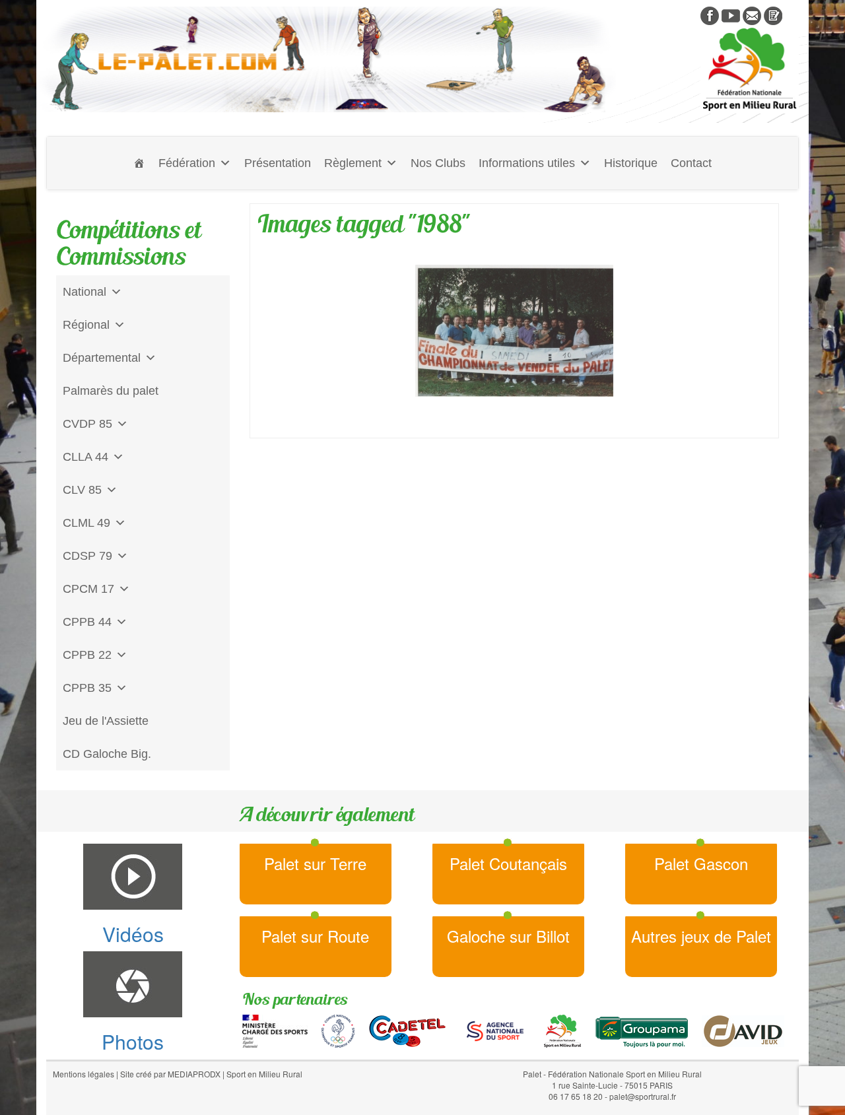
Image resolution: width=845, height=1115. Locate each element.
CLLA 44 (85, 456)
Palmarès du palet (110, 390)
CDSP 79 (87, 555)
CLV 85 (82, 489)
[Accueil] (139, 163)
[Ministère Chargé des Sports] (275, 1029)
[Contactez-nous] (752, 14)
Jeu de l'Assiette (106, 720)
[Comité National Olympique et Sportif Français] (338, 1029)
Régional (86, 324)
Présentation (277, 163)
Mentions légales (83, 1073)
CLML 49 (86, 522)
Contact (691, 163)
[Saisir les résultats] (773, 14)
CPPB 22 (87, 654)
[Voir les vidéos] (731, 14)
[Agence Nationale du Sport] (495, 1029)
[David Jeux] (743, 1029)
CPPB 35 (87, 687)
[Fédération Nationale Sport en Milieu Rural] (562, 1029)
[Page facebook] (709, 14)
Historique (631, 163)
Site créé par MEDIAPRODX (170, 1073)
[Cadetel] (407, 1029)
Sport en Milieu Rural (264, 1073)
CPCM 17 (88, 588)
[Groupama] (641, 1029)
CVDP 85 (87, 423)
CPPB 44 (87, 621)
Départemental (102, 357)
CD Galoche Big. (107, 753)
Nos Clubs (438, 163)
